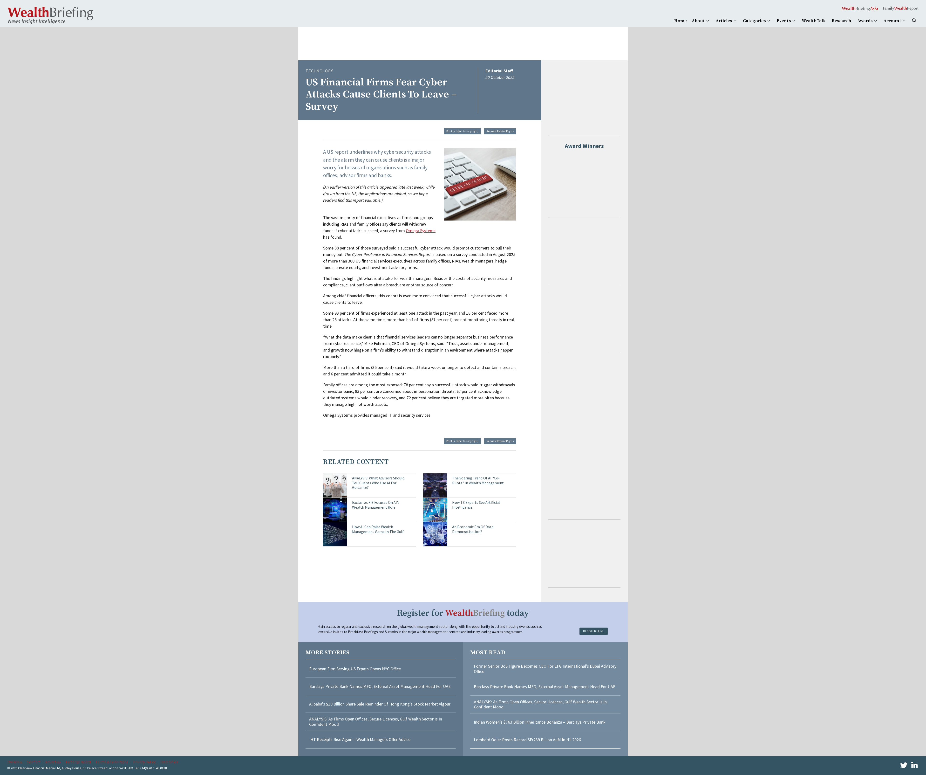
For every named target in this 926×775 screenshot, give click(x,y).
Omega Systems (421, 230)
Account (893, 21)
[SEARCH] (914, 21)
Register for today (463, 613)
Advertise (53, 762)
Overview (14, 762)
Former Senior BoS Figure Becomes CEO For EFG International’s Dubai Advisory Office (545, 668)
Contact (34, 762)
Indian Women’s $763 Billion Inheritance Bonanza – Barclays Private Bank (540, 722)
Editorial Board (78, 762)
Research (841, 21)
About (699, 21)
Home (680, 21)
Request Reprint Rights (500, 131)
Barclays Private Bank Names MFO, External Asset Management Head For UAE (380, 686)
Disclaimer (169, 762)
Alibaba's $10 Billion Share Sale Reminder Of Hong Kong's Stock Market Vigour (379, 704)
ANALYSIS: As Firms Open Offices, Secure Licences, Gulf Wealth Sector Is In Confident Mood (375, 721)
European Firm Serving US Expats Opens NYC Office (355, 668)
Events (784, 21)
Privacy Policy (144, 762)
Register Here (593, 631)
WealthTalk (814, 21)
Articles (724, 21)
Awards (865, 21)
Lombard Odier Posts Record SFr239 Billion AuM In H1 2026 (527, 739)
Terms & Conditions (111, 762)
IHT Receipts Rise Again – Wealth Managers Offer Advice (359, 739)
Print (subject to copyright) (462, 131)
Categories (755, 21)
